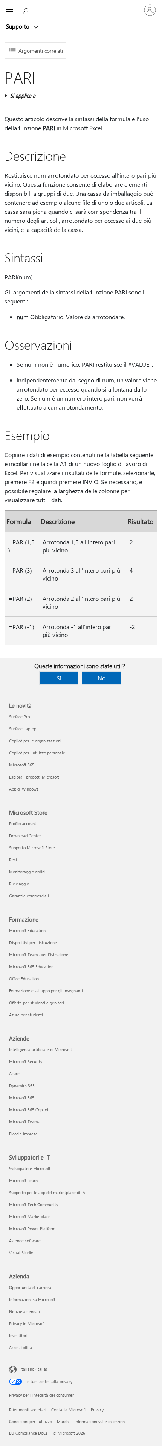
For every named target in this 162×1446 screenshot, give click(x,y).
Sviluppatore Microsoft (29, 1168)
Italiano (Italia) (33, 1369)
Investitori (18, 1335)
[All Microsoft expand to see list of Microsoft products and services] (9, 10)
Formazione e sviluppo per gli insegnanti (46, 990)
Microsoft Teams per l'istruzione (38, 954)
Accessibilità (20, 1347)
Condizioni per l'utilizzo (30, 1421)
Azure (14, 1073)
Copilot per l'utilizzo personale (37, 753)
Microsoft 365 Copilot (29, 1109)
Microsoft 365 (21, 765)
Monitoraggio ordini (27, 872)
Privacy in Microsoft (27, 1323)
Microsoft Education (27, 930)
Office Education (24, 978)
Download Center (25, 835)
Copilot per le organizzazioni (35, 741)
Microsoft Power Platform (32, 1228)
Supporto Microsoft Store (32, 847)
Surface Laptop (22, 728)
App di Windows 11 (26, 789)
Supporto (18, 26)
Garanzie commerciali (29, 896)
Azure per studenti (26, 1015)
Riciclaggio (19, 884)
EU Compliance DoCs (28, 1433)
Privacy (97, 1409)
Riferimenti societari (27, 1409)
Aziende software (25, 1240)
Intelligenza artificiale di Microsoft (40, 1049)
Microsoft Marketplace (29, 1216)
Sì (59, 678)
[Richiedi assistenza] (26, 10)
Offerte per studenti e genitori (36, 1003)
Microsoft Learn (23, 1180)
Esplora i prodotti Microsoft (34, 777)
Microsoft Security (25, 1061)
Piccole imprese (23, 1134)
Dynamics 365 (22, 1085)
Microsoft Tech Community (33, 1204)
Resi (13, 859)
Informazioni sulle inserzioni (100, 1421)
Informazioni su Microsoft (32, 1299)
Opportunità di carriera (30, 1287)
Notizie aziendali (24, 1311)
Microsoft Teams (24, 1121)
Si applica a (22, 95)
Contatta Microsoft (68, 1409)
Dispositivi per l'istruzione (33, 942)
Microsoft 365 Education (31, 966)
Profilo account (22, 823)
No (101, 678)
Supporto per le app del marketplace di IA (47, 1192)
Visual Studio (21, 1253)
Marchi (63, 1421)
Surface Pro (19, 716)
